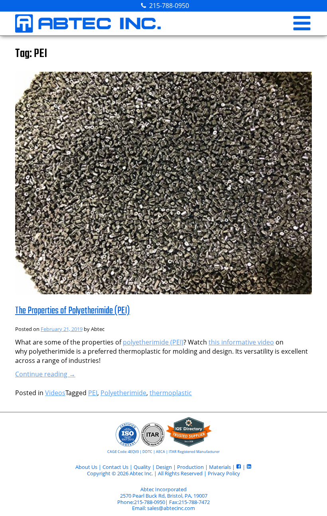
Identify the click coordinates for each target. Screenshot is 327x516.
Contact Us (115, 467)
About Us (86, 467)
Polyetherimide (123, 392)
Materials (220, 467)
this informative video (241, 342)
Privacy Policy (224, 473)
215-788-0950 (169, 5)
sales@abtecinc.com (171, 508)
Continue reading (45, 374)
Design (164, 467)
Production (190, 467)
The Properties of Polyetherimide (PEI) (72, 310)
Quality (142, 467)
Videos (55, 392)
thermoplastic (171, 392)
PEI (92, 392)
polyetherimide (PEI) (153, 342)
